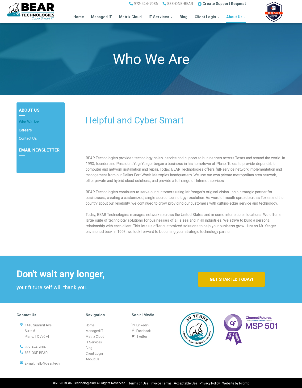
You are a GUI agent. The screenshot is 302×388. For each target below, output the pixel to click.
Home (78, 17)
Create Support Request (223, 3)
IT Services (159, 17)
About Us (234, 17)
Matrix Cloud (130, 17)
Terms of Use (138, 383)
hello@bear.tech (48, 363)
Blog (184, 17)
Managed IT (101, 17)
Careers (25, 130)
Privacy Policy (210, 383)
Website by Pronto (235, 383)
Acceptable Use (185, 383)
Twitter (141, 336)
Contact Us (28, 138)
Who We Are (29, 122)
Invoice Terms (161, 383)
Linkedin (142, 325)
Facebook (143, 331)
